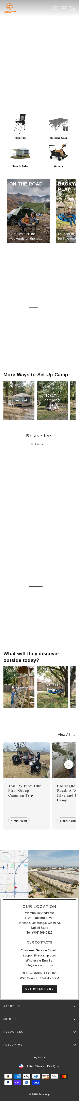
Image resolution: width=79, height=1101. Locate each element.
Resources (13, 1032)
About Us (11, 1006)
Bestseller (17, 94)
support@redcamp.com (39, 955)
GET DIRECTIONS (39, 989)
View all (39, 444)
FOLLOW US (13, 1045)
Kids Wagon (17, 627)
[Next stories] (68, 764)
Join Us (10, 1019)
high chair (46, 627)
